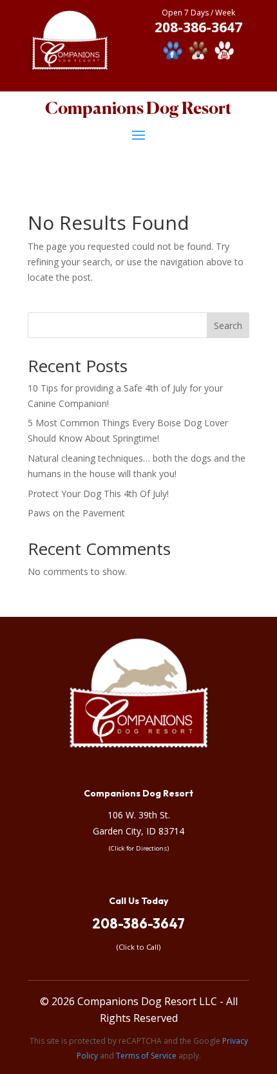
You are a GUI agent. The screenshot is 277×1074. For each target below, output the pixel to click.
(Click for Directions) (139, 848)
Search (228, 325)
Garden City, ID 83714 (138, 831)
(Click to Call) (138, 947)
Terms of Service (146, 1055)
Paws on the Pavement (76, 513)
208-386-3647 (138, 923)
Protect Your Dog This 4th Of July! (98, 493)
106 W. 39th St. (139, 815)
